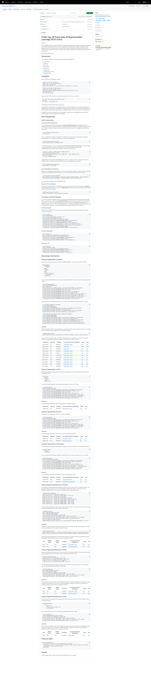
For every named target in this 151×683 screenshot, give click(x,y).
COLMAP (45, 70)
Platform (7, 2)
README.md (44, 26)
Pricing (41, 2)
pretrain (43, 24)
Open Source (28, 2)
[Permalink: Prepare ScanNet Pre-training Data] (41, 123)
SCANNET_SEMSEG (46, 490)
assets (43, 19)
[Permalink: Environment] (41, 56)
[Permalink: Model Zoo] (41, 327)
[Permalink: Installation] (41, 76)
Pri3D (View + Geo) (68, 344)
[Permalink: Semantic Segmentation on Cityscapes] (41, 444)
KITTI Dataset (49, 186)
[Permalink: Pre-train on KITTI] (41, 243)
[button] (90, 82)
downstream (44, 21)
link (82, 344)
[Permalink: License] (41, 652)
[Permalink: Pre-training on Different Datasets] (41, 197)
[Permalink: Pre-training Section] (41, 116)
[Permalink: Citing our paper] (41, 639)
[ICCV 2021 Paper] (46, 53)
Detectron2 (46, 73)
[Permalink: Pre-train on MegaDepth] (41, 231)
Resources (20, 2)
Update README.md (66, 26)
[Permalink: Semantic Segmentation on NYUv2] (41, 412)
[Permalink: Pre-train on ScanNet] (41, 208)
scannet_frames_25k (51, 262)
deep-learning (98, 20)
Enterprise (35, 2)
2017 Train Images (50, 599)
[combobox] (78, 13)
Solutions (13, 2)
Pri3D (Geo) (66, 348)
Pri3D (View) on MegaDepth (68, 481)
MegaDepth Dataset (46, 172)
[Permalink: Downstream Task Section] (41, 256)
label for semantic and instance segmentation (61, 371)
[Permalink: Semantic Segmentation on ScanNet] (41, 259)
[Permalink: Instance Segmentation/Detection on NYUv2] (41, 550)
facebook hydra (85, 203)
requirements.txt (45, 29)
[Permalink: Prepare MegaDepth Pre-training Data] (41, 169)
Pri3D (10, 6)
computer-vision (101, 18)
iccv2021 (104, 20)
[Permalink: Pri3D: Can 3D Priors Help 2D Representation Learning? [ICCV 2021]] (41, 38)
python (108, 20)
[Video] (52, 53)
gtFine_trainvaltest (50, 446)
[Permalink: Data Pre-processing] (41, 120)
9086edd (79, 16)
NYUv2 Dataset (49, 414)
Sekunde (5, 6)
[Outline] (91, 33)
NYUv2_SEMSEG (45, 553)
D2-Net (68, 171)
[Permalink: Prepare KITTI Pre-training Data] (41, 184)
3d (96, 18)
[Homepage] (3, 2)
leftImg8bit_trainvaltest (62, 446)
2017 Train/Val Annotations (71, 599)
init (62, 19)
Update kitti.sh (49, 16)
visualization (52, 181)
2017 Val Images (58, 599)
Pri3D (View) (66, 346)
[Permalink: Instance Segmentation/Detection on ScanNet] (41, 485)
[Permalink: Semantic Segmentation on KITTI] (41, 369)
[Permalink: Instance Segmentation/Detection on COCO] (41, 596)
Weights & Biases (45, 108)
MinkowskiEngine (47, 71)
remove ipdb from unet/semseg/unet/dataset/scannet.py (73, 21)
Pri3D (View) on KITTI (67, 408)
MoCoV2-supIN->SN (66, 440)
